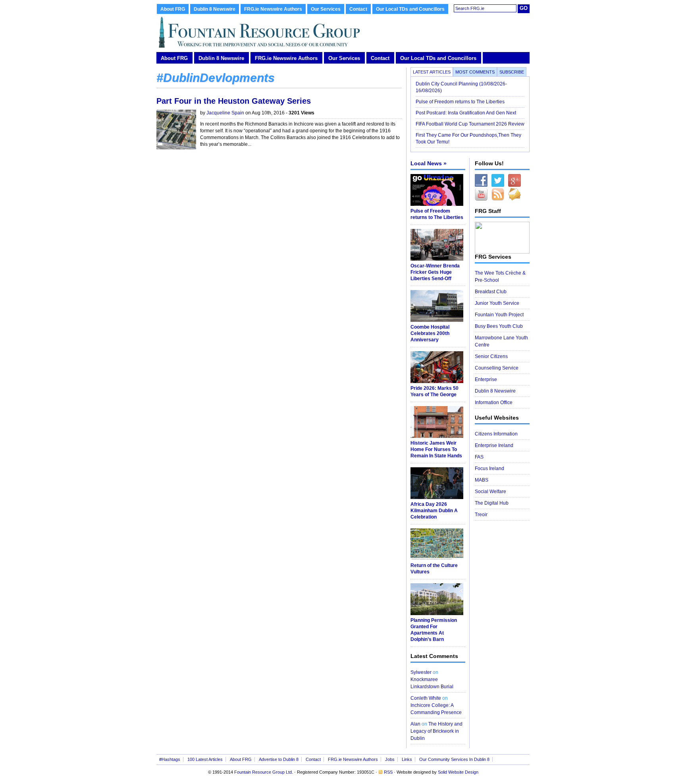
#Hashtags (169, 759)
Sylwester (421, 672)
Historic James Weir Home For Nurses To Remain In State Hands (436, 449)
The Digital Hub (492, 503)
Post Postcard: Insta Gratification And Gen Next (466, 113)
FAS (479, 457)
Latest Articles (432, 72)
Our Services (326, 9)
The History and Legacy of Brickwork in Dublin (436, 731)
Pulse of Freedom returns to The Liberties (461, 102)
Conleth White (425, 698)
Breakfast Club (491, 291)
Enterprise (486, 379)
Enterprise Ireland (494, 445)
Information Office (494, 402)
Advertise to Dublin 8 (279, 759)
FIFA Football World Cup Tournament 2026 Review (470, 124)
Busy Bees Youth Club (499, 326)
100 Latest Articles (205, 759)
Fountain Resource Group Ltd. (263, 772)
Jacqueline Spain (225, 113)
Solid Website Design (458, 772)
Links (407, 759)
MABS (481, 480)
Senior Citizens (491, 356)
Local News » (428, 163)
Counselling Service (496, 368)
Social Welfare (490, 491)
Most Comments (475, 72)
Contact (358, 9)
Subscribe (511, 72)
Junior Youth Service (497, 303)
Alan (415, 724)
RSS (388, 772)
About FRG (172, 9)
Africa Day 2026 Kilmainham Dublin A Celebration (434, 510)
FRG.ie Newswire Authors (273, 9)
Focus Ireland (489, 468)
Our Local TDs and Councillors (410, 9)
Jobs (390, 759)
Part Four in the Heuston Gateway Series (233, 101)
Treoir (481, 514)
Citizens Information (496, 434)
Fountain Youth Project (499, 314)
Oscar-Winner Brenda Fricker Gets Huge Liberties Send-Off (435, 272)
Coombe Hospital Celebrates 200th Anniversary (429, 333)
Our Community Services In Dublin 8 (454, 759)
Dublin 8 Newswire (214, 9)
